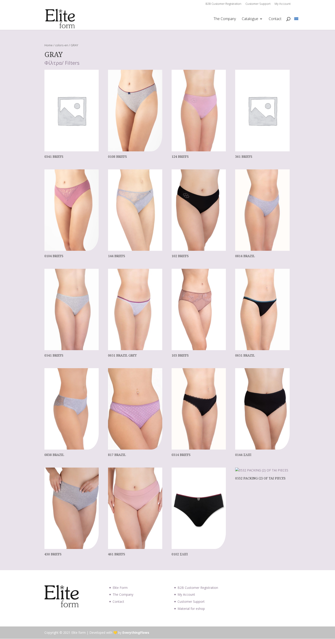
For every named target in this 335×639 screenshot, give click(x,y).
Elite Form (120, 587)
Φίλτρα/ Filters (62, 63)
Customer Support (258, 4)
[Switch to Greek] (296, 19)
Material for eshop (191, 608)
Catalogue (250, 19)
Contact (275, 19)
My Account (283, 4)
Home (48, 45)
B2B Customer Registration (223, 4)
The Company (225, 19)
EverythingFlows (135, 632)
